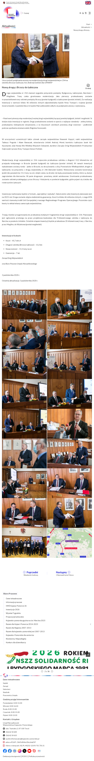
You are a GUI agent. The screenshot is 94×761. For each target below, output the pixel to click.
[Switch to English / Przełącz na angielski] (88, 2)
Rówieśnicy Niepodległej (16, 639)
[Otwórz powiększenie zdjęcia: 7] (24, 394)
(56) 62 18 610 (11, 735)
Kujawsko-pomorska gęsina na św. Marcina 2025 (25, 620)
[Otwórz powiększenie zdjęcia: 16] (69, 513)
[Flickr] (39, 751)
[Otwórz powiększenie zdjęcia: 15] (24, 513)
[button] (47, 660)
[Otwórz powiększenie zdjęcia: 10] (69, 423)
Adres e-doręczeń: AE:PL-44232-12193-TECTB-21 (25, 746)
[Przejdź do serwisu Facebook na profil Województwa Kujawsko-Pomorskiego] (5, 751)
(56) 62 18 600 (11, 732)
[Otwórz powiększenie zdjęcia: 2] (69, 304)
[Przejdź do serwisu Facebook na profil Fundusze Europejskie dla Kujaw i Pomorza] (10, 751)
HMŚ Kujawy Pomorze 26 (16, 606)
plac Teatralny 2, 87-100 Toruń (17, 728)
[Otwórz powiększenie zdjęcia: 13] (24, 483)
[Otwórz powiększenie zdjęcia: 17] (24, 542)
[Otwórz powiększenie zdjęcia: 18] (69, 542)
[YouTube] (29, 751)
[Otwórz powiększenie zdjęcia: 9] (24, 423)
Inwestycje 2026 (12, 609)
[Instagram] (20, 751)
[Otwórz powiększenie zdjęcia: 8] (69, 394)
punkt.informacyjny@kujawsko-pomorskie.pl (22, 739)
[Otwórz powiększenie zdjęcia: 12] (69, 453)
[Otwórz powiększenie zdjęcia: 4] (69, 334)
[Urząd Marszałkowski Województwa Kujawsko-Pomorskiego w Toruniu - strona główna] (11, 13)
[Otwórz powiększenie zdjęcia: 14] (69, 483)
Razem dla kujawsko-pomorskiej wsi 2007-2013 (25, 631)
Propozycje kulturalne (15, 617)
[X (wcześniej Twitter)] (24, 751)
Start (88, 24)
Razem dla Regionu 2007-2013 (18, 628)
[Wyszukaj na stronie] (23, 13)
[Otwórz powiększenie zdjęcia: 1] (24, 304)
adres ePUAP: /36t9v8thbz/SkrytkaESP (21, 742)
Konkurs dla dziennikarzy (16, 642)
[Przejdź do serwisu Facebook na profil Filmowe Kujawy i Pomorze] (15, 751)
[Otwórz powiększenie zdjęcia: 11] (24, 453)
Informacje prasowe (14, 602)
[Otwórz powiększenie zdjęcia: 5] (24, 364)
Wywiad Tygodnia (13, 613)
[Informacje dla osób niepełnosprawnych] (84, 13)
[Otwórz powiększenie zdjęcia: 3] (24, 334)
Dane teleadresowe (14, 598)
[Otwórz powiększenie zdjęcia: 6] (69, 364)
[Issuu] (34, 751)
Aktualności (85, 27)
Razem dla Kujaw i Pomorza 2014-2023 (22, 624)
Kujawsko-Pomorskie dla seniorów (20, 635)
